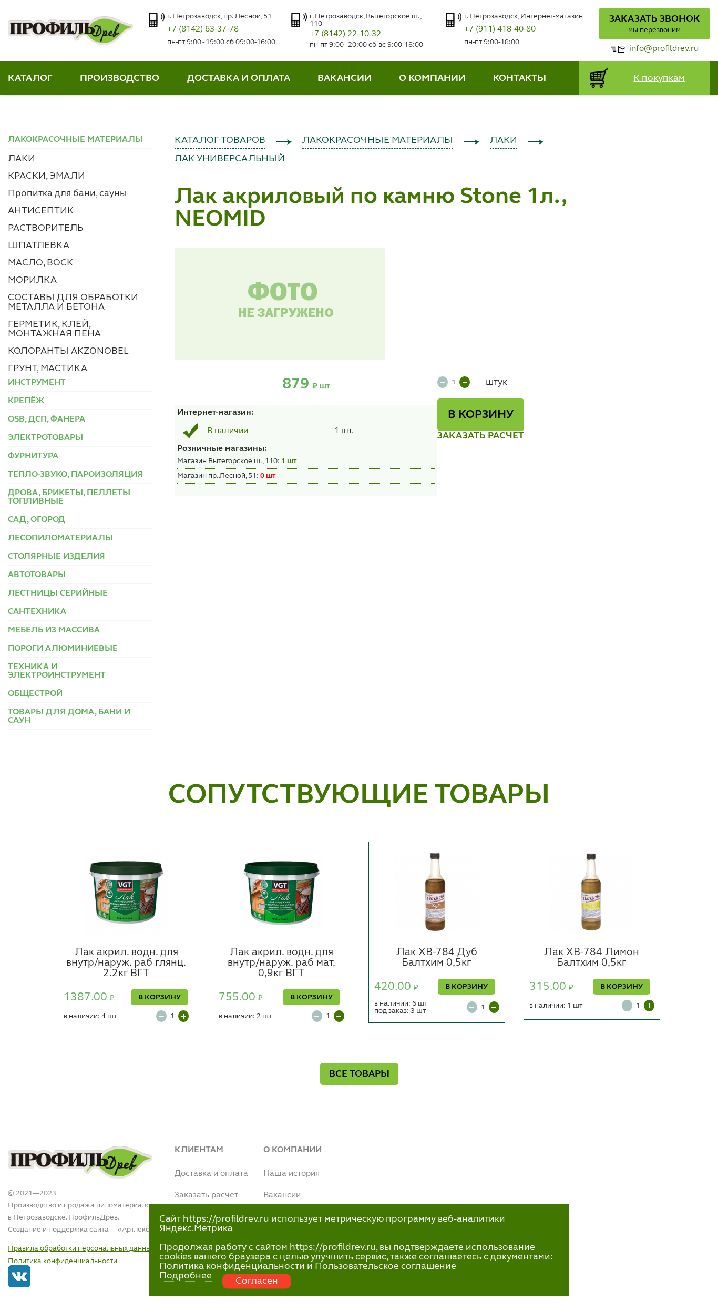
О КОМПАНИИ (432, 78)
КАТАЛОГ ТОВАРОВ (220, 140)
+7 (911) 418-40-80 (500, 29)
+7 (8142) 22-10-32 (345, 34)
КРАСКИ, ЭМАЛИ (46, 176)
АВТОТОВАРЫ (37, 575)
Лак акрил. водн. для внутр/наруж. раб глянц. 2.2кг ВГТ (126, 963)
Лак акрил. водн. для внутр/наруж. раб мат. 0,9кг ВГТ (281, 963)
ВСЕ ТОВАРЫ (359, 1074)
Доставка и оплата (211, 1174)
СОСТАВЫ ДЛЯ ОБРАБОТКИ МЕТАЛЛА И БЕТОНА (73, 302)
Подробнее (185, 1276)
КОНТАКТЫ (519, 78)
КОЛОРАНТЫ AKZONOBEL (68, 351)
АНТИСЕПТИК (41, 211)
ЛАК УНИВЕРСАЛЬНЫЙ (230, 158)
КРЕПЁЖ (26, 401)
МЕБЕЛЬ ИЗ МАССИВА (54, 630)
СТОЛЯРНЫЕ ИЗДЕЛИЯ (56, 556)
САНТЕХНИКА (37, 612)
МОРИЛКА (32, 280)
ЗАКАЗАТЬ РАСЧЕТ (480, 436)
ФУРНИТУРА (33, 456)
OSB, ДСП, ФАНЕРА (46, 419)
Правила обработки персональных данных (81, 1248)
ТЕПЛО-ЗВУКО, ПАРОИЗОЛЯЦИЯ (75, 474)
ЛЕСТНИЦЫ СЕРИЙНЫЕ (58, 593)
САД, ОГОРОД (36, 520)
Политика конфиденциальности (62, 1261)
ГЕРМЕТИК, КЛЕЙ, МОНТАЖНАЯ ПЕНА (54, 329)
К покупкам (659, 78)
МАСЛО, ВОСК (40, 263)
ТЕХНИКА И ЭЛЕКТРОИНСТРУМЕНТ (57, 671)
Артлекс (135, 1229)
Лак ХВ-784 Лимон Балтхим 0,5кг (591, 957)
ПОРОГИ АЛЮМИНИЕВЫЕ (63, 648)
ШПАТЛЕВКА (38, 245)
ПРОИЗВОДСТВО (119, 78)
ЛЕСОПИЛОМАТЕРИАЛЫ (60, 538)
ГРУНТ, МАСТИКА (47, 368)
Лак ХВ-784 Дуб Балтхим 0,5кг (436, 957)
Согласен (256, 1281)
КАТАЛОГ (30, 78)
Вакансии (282, 1195)
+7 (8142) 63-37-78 (203, 29)
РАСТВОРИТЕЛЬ (45, 228)
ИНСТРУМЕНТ (37, 382)
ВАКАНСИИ (344, 78)
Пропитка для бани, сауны (67, 193)
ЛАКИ (21, 158)
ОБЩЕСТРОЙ (35, 694)
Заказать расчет (206, 1195)
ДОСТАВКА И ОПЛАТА (238, 78)
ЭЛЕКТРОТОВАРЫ (45, 438)
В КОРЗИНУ (481, 415)
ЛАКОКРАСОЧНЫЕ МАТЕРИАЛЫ (377, 140)
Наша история (291, 1174)
